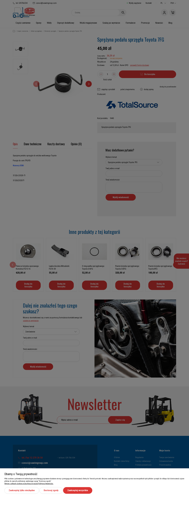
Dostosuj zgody (51, 490)
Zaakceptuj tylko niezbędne (22, 490)
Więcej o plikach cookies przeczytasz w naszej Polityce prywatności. (28, 484)
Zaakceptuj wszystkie (77, 490)
